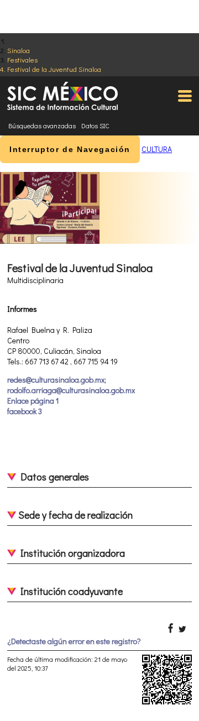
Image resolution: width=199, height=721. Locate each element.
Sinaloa (18, 50)
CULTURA (157, 149)
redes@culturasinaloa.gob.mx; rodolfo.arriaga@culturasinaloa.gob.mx (71, 384)
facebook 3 (24, 411)
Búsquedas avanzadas (42, 125)
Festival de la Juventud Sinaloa (54, 69)
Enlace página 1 (33, 400)
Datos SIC (95, 125)
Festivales (22, 59)
